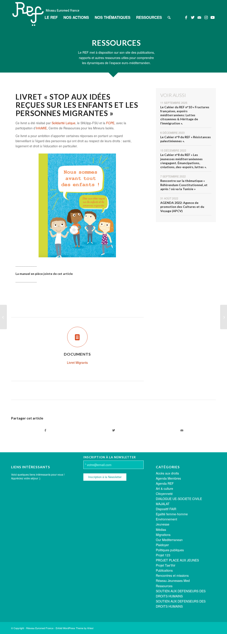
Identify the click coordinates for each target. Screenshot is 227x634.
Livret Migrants (77, 362)
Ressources (164, 586)
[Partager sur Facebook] (45, 430)
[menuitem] (51, 17)
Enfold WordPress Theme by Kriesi (74, 628)
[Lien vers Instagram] (206, 17)
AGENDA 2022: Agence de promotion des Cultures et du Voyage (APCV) (182, 207)
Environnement (166, 519)
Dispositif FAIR (166, 509)
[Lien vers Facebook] (186, 17)
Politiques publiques (170, 550)
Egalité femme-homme (172, 514)
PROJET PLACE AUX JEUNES (177, 560)
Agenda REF (165, 483)
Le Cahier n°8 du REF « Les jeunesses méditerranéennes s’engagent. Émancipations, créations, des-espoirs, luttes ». (183, 161)
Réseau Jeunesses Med (173, 580)
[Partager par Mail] (182, 430)
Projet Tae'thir (165, 565)
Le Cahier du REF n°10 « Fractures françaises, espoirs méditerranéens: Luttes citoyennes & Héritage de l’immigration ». (184, 115)
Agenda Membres (168, 478)
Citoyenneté (164, 493)
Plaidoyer (162, 545)
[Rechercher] (169, 17)
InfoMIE (41, 128)
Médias (161, 529)
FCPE (110, 123)
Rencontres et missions (172, 575)
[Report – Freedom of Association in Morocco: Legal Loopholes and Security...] (223, 317)
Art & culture (164, 488)
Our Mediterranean (169, 540)
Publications (164, 570)
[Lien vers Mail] (199, 17)
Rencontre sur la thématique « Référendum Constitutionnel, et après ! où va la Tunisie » (183, 185)
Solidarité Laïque (63, 123)
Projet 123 (163, 555)
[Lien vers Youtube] (212, 17)
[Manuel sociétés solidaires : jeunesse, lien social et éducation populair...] (3, 317)
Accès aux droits (167, 473)
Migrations (163, 534)
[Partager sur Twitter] (113, 430)
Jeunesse (162, 524)
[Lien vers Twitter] (192, 17)
